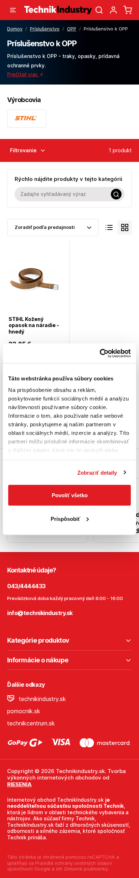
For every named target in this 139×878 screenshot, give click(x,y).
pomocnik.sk (23, 711)
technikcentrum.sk (31, 723)
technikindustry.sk (41, 698)
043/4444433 (26, 586)
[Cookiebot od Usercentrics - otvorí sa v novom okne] (100, 353)
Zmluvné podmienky (86, 869)
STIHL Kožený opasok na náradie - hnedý (34, 325)
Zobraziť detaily (97, 472)
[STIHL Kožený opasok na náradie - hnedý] (35, 278)
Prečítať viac (23, 74)
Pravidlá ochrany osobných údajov (73, 863)
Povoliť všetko (70, 495)
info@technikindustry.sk (40, 612)
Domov (14, 29)
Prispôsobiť (65, 518)
